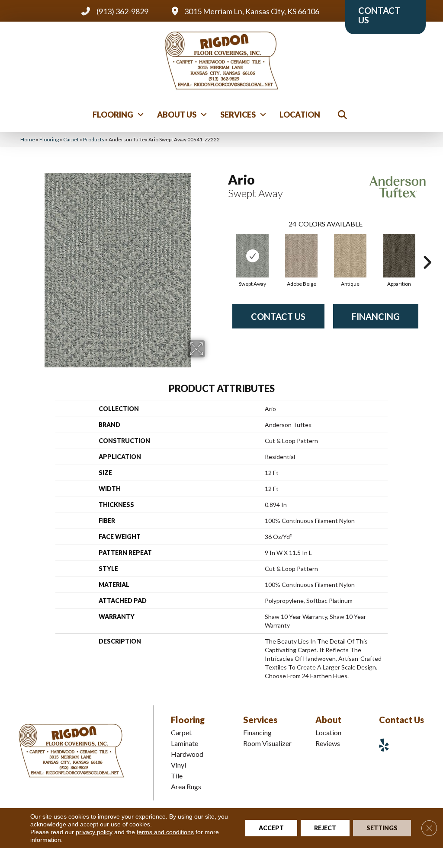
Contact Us (278, 316)
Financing (376, 316)
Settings (382, 828)
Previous (223, 249)
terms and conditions (165, 832)
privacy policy (94, 832)
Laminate (184, 743)
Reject (325, 828)
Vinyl (178, 765)
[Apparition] (399, 256)
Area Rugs (186, 786)
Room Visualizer (267, 743)
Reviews (327, 743)
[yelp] (387, 745)
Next (427, 249)
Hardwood (187, 754)
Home (27, 139)
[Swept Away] (252, 256)
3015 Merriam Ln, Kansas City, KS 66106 (251, 11)
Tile (177, 775)
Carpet (71, 139)
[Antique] (350, 256)
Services (238, 114)
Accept (271, 828)
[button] (140, 114)
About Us (176, 114)
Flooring (113, 114)
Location (299, 114)
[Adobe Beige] (301, 256)
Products (93, 139)
